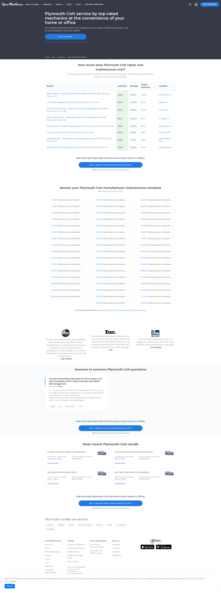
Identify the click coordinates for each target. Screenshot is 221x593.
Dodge (52, 406)
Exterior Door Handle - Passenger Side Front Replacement (74, 108)
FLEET (78, 4)
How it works (32, 4)
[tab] (65, 200)
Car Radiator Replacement (59, 102)
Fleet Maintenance (53, 552)
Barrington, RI (165, 126)
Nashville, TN (165, 132)
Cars (47, 563)
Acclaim (50, 525)
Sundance (121, 525)
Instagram (116, 555)
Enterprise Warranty (76, 548)
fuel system (70, 406)
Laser (109, 525)
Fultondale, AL (165, 147)
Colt (80, 406)
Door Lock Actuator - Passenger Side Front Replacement (73, 117)
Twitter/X (116, 552)
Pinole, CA (163, 110)
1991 (60, 406)
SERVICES (47, 4)
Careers (48, 555)
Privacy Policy (73, 552)
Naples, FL (163, 102)
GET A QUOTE (210, 4)
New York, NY (165, 95)
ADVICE (59, 4)
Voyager (50, 529)
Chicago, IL (164, 119)
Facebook (116, 544)
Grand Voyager (85, 525)
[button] (65, 200)
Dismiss (9, 586)
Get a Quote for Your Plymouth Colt (110, 165)
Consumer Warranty (76, 544)
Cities (68, 4)
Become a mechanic (94, 4)
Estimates (49, 566)
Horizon (99, 525)
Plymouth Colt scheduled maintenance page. (125, 310)
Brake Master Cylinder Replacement (64, 126)
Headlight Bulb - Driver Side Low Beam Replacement (71, 138)
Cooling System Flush (57, 132)
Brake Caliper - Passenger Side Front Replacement (70, 94)
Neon (71, 525)
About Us (49, 544)
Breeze (61, 525)
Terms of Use (72, 561)
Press (47, 548)
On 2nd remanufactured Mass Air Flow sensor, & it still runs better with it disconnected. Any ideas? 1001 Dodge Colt (75, 381)
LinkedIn (116, 548)
